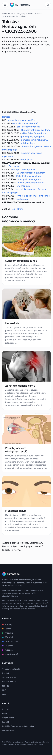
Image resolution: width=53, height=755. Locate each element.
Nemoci (38, 13)
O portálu (6, 709)
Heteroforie (12, 323)
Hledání (5, 673)
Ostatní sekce (8, 718)
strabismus (26, 159)
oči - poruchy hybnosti (28, 126)
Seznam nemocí (9, 682)
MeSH (30, 13)
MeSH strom (17, 209)
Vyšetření (9, 650)
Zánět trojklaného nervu (20, 385)
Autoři (4, 713)
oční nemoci (14, 166)
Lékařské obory (11, 641)
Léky (4, 694)
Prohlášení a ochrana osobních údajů (18, 726)
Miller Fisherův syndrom (33, 133)
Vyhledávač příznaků (11, 669)
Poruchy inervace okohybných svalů (16, 449)
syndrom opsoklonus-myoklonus (33, 195)
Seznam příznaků (9, 677)
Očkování (9, 637)
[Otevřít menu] (5, 5)
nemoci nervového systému (22, 120)
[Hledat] (48, 5)
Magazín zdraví (11, 654)
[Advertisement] (26, 82)
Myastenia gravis (15, 510)
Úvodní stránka (8, 13)
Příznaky (8, 624)
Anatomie (9, 633)
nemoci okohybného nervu (34, 140)
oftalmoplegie (28, 143)
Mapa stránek (8, 730)
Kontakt (5, 722)
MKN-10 (5, 686)
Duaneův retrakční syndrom (35, 130)
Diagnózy (21, 13)
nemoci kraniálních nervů (25, 123)
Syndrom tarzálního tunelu (21, 260)
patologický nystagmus (33, 136)
